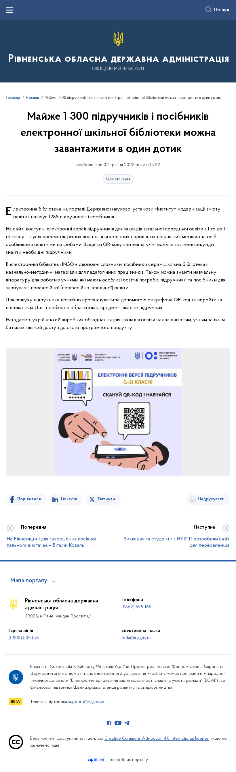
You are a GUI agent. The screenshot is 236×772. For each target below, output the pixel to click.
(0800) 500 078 (24, 638)
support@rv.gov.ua (86, 702)
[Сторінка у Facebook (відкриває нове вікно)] (109, 723)
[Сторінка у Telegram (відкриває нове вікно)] (126, 723)
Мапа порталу (28, 581)
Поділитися (29, 499)
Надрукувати (211, 499)
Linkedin (69, 499)
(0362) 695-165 (136, 607)
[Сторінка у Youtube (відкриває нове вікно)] (118, 723)
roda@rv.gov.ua (136, 638)
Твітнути (106, 499)
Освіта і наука (118, 179)
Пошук (221, 10)
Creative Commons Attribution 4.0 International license (156, 738)
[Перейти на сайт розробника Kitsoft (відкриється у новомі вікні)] (97, 760)
